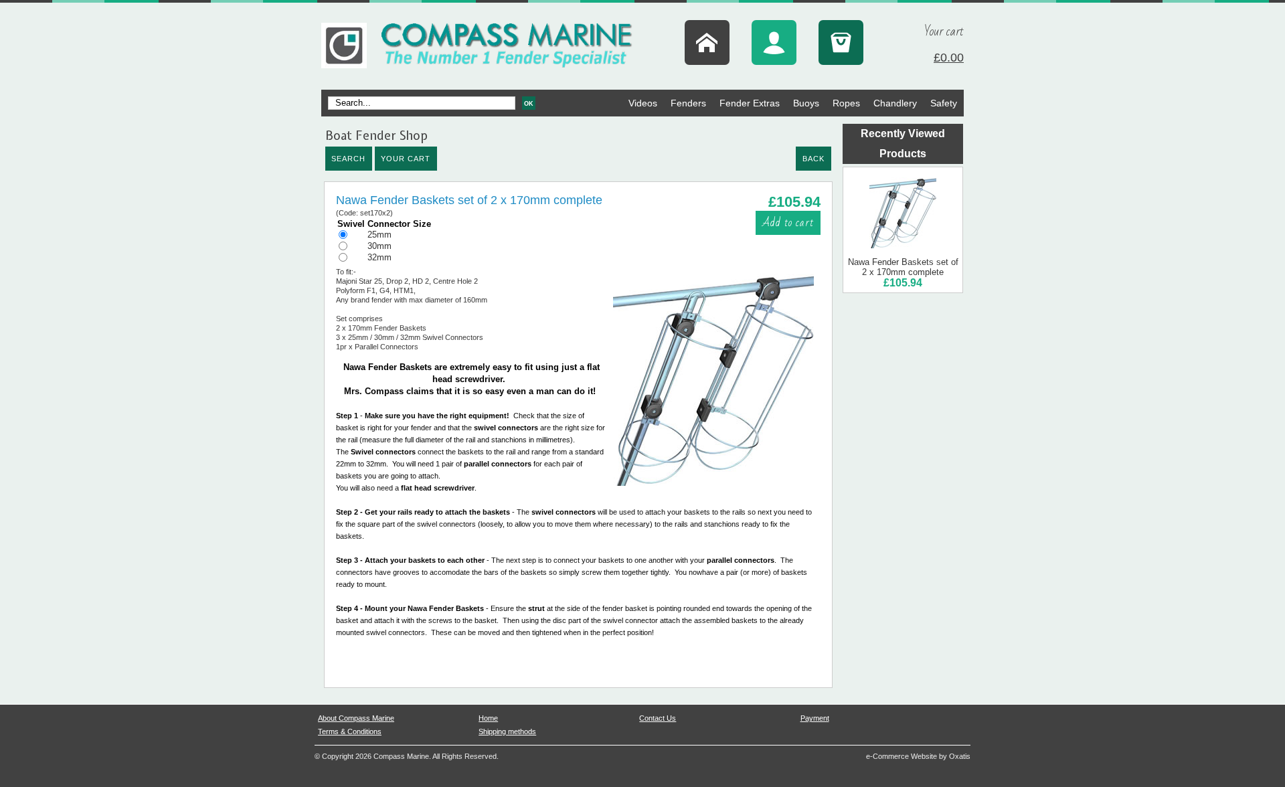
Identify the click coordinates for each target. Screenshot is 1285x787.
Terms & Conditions (349, 731)
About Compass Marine (356, 718)
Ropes (846, 103)
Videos (642, 103)
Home (488, 718)
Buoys (806, 103)
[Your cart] (841, 42)
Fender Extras (749, 103)
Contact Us (657, 718)
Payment (814, 718)
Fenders (688, 103)
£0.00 (949, 57)
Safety (943, 103)
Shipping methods (507, 731)
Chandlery (895, 103)
